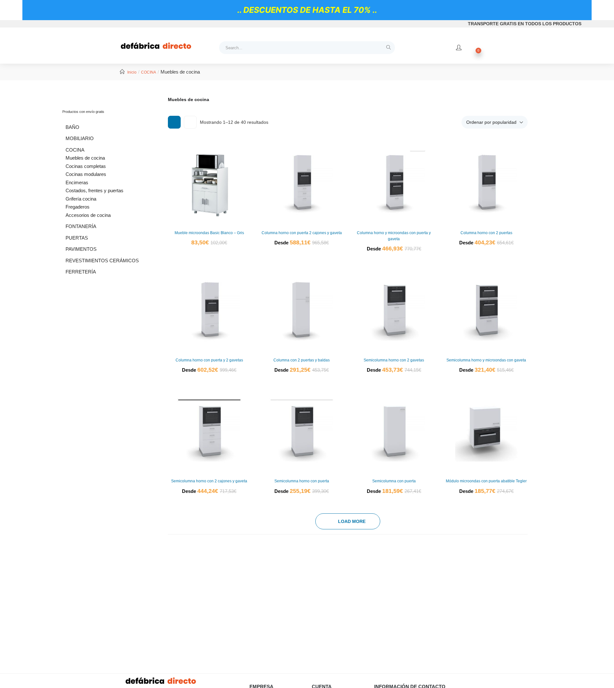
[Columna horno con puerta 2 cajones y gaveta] (301, 182)
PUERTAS (77, 238)
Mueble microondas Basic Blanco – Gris (209, 233)
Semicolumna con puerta (394, 481)
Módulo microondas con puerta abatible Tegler (486, 481)
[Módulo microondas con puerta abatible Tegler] (486, 430)
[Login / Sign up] (458, 47)
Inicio (132, 72)
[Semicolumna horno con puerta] (301, 430)
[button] (494, 122)
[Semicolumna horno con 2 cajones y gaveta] (209, 430)
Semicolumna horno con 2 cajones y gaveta (209, 481)
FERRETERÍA (81, 271)
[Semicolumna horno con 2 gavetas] (394, 309)
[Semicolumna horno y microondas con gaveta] (486, 309)
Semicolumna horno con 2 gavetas (394, 360)
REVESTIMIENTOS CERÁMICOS (102, 260)
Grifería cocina (81, 199)
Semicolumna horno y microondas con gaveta (486, 360)
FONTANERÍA (81, 226)
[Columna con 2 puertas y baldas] (301, 309)
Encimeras (77, 182)
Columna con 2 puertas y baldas (301, 360)
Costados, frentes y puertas (94, 190)
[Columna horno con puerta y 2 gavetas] (209, 309)
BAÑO (72, 127)
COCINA (148, 72)
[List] (190, 122)
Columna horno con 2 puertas (486, 233)
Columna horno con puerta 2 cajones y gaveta (302, 233)
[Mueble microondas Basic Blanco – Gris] (209, 182)
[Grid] (174, 122)
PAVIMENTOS (81, 249)
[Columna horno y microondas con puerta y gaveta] (394, 182)
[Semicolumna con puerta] (394, 430)
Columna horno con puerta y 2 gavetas (209, 360)
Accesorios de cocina (88, 215)
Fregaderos (78, 207)
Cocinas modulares (86, 174)
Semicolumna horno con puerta (301, 481)
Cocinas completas (86, 166)
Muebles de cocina (85, 158)
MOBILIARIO (80, 138)
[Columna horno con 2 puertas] (486, 182)
